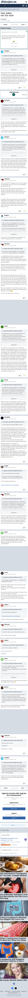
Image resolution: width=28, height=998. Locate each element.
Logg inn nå (14, 817)
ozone (6, 572)
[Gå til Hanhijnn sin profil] (2, 51)
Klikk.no (19, 994)
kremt (6, 326)
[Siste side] (26, 25)
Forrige (5, 24)
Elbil (9, 20)
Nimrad (6, 687)
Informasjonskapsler (13, 992)
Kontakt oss (24, 991)
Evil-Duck (8, 32)
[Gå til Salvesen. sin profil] (2, 179)
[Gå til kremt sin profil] (2, 326)
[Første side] (2, 25)
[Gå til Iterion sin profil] (2, 380)
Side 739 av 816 (14, 24)
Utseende (7, 991)
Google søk (3, 653)
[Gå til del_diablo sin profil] (2, 418)
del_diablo (7, 417)
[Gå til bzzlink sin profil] (2, 466)
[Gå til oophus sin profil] (2, 605)
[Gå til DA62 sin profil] (25, 839)
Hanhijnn (6, 51)
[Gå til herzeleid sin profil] (2, 101)
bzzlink (6, 466)
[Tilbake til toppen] (14, 983)
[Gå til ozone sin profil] (2, 573)
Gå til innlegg (14, 46)
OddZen (6, 55)
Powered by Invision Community (14, 995)
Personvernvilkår (16, 991)
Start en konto (14, 808)
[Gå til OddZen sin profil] (2, 216)
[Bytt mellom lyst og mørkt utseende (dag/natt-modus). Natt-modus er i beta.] (19, 992)
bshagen (4, 19)
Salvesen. (7, 179)
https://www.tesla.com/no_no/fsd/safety (10, 485)
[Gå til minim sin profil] (2, 532)
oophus (5, 470)
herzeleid (7, 100)
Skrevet (10, 52)
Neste (23, 24)
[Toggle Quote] (2, 55)
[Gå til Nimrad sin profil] (2, 687)
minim (6, 532)
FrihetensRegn (5, 841)
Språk (1, 991)
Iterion (5, 330)
